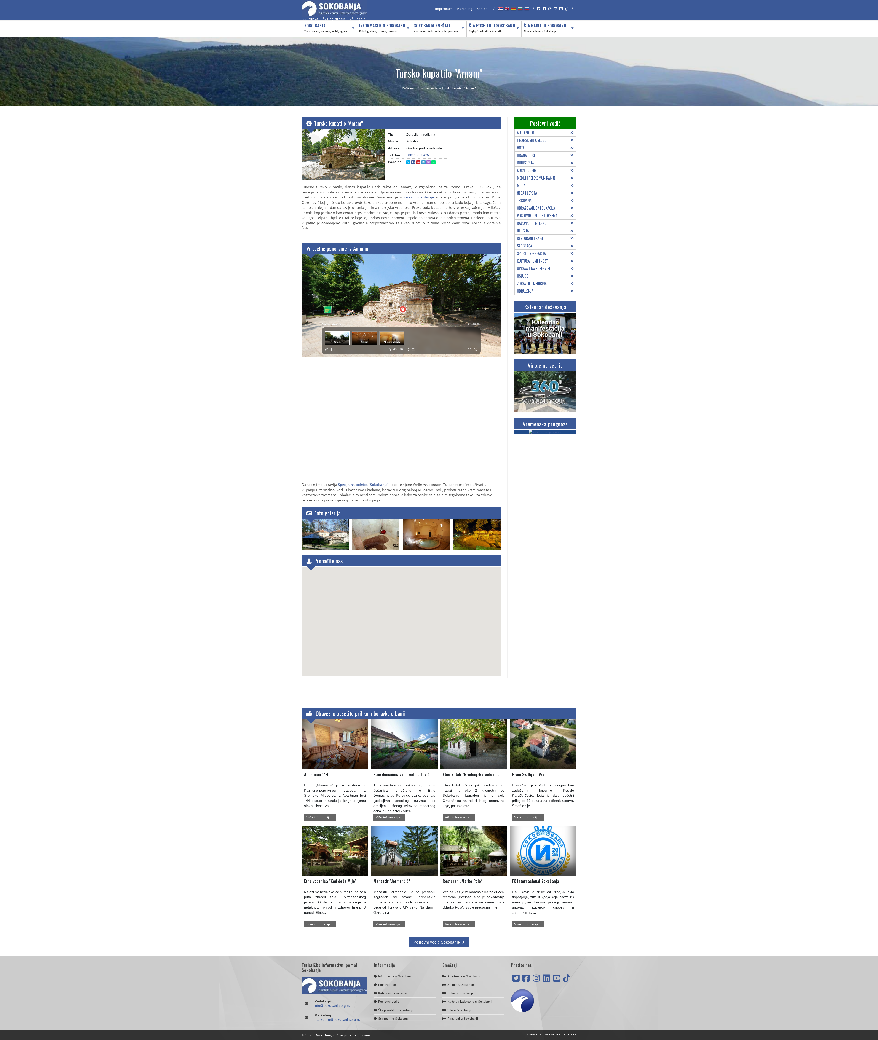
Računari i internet (532, 223)
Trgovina (524, 200)
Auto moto (525, 132)
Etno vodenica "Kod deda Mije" (330, 881)
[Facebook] (526, 978)
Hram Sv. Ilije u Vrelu (530, 774)
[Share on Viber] (428, 162)
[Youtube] (556, 978)
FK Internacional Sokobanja (535, 881)
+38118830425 (417, 155)
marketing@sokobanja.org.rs (337, 1019)
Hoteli (522, 147)
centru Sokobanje (419, 197)
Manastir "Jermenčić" (391, 881)
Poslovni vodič (427, 88)
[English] (506, 8)
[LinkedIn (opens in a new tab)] (555, 9)
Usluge (522, 276)
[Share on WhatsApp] (433, 162)
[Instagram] (536, 978)
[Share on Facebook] (413, 162)
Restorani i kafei (530, 238)
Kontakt (482, 8)
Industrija (525, 163)
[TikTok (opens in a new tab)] (566, 9)
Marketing (464, 8)
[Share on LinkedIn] (423, 162)
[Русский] (526, 8)
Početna (408, 88)
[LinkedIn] (546, 978)
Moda (521, 185)
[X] (516, 978)
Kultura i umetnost (532, 261)
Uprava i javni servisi (533, 268)
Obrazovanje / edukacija (536, 208)
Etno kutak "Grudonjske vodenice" (472, 774)
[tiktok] (566, 978)
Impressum (443, 8)
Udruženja (525, 291)
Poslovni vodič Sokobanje (437, 942)
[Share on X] (408, 162)
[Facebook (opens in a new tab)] (544, 9)
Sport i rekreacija (531, 253)
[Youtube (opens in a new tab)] (561, 9)
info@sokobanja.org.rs (332, 1006)
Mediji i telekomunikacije (536, 178)
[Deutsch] (513, 8)
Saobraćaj (525, 246)
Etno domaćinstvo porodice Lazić (401, 774)
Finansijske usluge (531, 140)
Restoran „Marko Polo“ (462, 881)
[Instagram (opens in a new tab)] (550, 9)
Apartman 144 (316, 774)
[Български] (520, 8)
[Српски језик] (500, 8)
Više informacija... (320, 817)
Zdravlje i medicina (532, 283)
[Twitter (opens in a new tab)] (538, 9)
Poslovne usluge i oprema (537, 215)
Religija (523, 230)
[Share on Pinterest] (418, 162)
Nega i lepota (527, 193)
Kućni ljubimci (528, 170)
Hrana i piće (526, 155)
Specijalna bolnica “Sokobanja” (363, 484)
